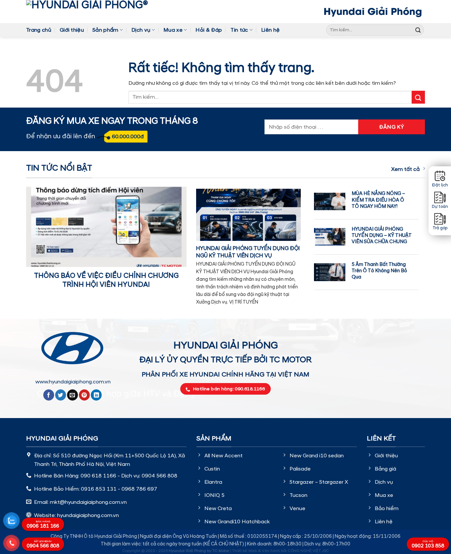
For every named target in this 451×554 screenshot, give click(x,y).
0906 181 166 (43, 524)
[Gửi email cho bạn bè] (72, 395)
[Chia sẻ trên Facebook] (48, 395)
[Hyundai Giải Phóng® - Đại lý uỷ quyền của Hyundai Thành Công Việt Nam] (97, 11)
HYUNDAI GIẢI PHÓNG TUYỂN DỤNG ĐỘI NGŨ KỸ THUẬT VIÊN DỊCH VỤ (248, 252)
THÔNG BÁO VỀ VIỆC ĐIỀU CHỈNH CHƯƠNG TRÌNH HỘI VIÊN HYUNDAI (106, 280)
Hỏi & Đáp (208, 30)
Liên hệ (270, 30)
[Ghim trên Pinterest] (84, 395)
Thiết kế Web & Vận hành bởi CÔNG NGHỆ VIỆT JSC (280, 550)
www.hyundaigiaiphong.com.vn (73, 381)
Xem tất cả (405, 169)
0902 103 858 (428, 544)
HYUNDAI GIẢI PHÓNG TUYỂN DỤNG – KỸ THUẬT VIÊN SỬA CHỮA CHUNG (382, 235)
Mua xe (173, 30)
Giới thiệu (72, 30)
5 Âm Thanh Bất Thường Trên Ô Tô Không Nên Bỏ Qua (379, 270)
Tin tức (239, 30)
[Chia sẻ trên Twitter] (60, 395)
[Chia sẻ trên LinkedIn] (96, 395)
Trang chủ (38, 30)
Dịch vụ (140, 30)
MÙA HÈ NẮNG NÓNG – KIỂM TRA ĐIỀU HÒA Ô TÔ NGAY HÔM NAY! (378, 199)
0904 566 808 (43, 544)
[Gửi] (418, 30)
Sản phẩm (105, 30)
